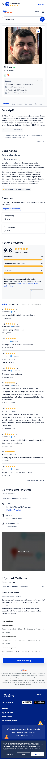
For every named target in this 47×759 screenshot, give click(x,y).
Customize (9, 754)
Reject (23, 754)
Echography (6, 640)
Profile (6, 103)
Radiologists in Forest (32, 629)
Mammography (19, 640)
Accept (37, 754)
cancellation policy (9, 613)
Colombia (32, 732)
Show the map (23, 551)
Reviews (38, 104)
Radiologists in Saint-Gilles (12, 629)
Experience (17, 104)
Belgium (20, 732)
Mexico (26, 732)
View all (39, 81)
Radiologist (9, 70)
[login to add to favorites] (38, 31)
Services (28, 104)
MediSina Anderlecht (10, 651)
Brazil (31, 735)
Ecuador (17, 735)
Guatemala (24, 735)
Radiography (32, 640)
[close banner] (3, 4)
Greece (14, 732)
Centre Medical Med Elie (29, 651)
